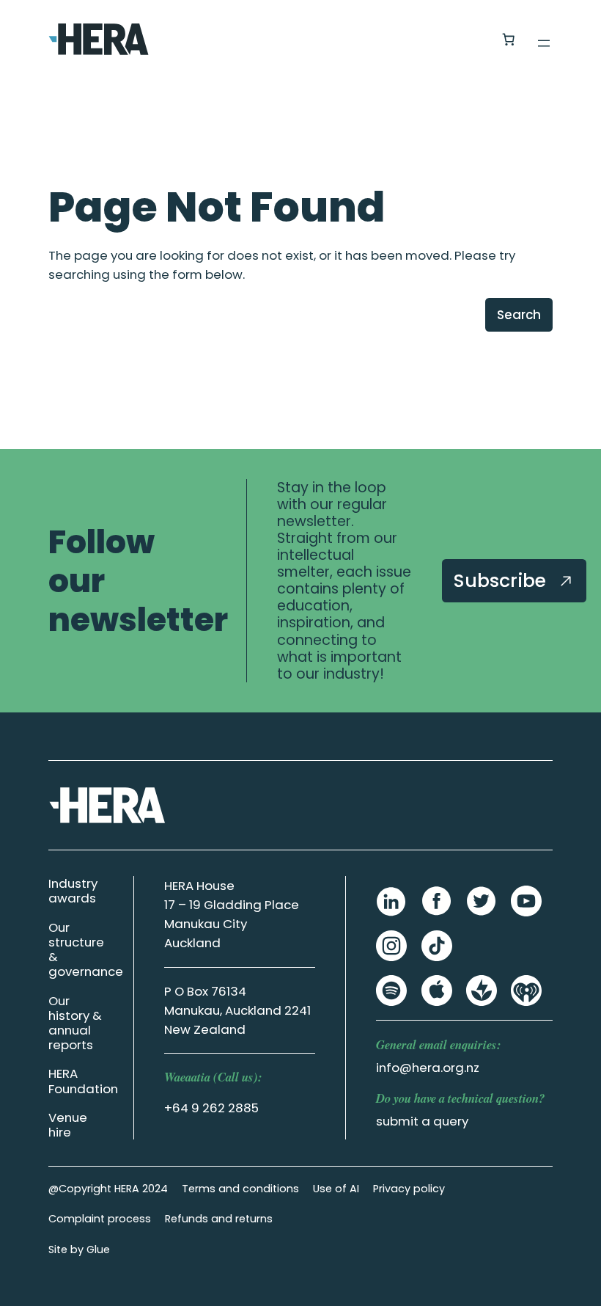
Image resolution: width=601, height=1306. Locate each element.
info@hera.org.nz (427, 1067)
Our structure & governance (85, 949)
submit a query (422, 1121)
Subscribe (502, 580)
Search (519, 315)
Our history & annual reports (75, 1023)
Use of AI (336, 1188)
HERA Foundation (83, 1081)
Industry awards (72, 891)
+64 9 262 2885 (211, 1108)
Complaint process (99, 1218)
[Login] (472, 39)
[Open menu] (544, 43)
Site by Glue (79, 1249)
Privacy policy (409, 1188)
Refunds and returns (219, 1218)
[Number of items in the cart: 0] (508, 39)
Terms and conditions (240, 1188)
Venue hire (67, 1125)
